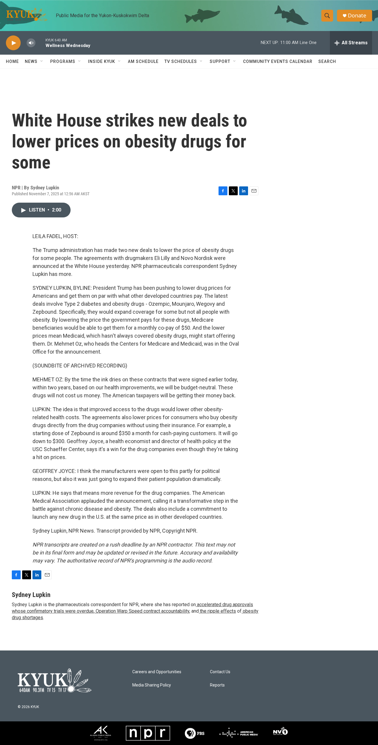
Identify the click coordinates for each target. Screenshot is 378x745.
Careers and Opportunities (156, 672)
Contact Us (220, 672)
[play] (13, 43)
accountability (174, 611)
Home (12, 61)
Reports (217, 685)
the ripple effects (217, 611)
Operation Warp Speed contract (127, 611)
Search (327, 61)
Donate (357, 15)
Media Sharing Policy (151, 685)
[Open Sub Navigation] (42, 61)
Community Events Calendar (277, 61)
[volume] (31, 43)
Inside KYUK (101, 61)
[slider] (40, 43)
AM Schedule (143, 61)
